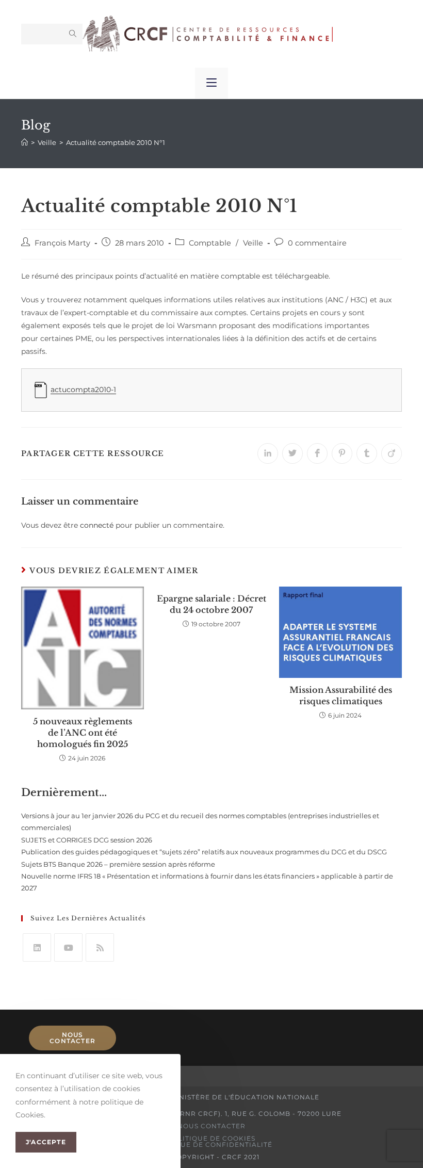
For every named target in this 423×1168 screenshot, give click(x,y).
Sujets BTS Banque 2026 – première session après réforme (118, 864)
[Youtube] (68, 947)
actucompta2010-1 (83, 389)
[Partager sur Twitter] (292, 453)
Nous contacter (72, 1038)
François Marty (62, 243)
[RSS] (100, 947)
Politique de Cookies (211, 1138)
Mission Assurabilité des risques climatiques (340, 695)
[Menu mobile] (211, 83)
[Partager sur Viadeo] (391, 453)
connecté (96, 525)
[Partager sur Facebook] (317, 453)
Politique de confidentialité (211, 1144)
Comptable (210, 243)
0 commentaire (317, 243)
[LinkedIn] (37, 947)
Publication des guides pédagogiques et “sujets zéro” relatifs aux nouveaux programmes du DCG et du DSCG (204, 852)
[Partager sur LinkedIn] (267, 453)
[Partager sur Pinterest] (342, 453)
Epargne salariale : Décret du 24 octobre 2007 (211, 604)
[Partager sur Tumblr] (366, 453)
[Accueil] (24, 142)
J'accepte (46, 1142)
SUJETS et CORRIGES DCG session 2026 (86, 840)
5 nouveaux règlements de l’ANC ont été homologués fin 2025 (82, 733)
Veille (253, 243)
